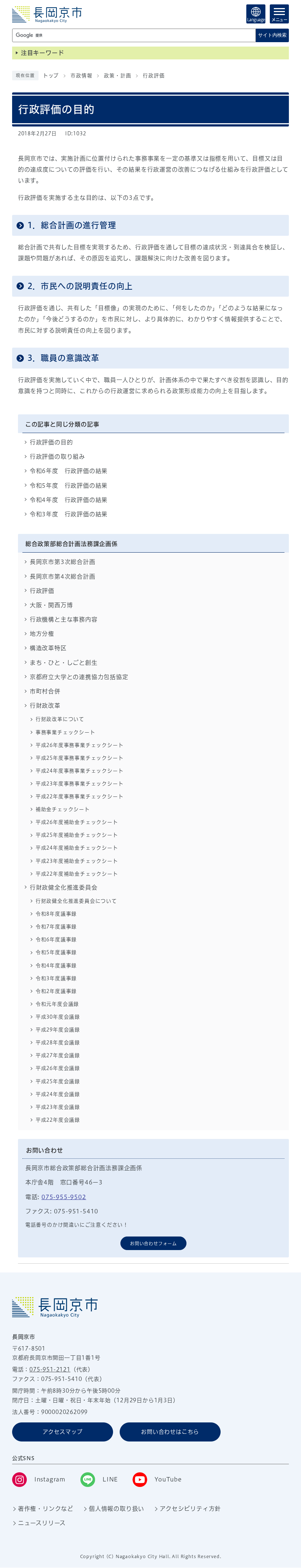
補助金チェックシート (63, 809)
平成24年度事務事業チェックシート (80, 770)
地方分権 (42, 634)
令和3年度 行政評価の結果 (69, 514)
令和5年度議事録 (56, 952)
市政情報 (81, 75)
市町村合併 (45, 691)
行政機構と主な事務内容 (64, 619)
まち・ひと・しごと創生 (64, 663)
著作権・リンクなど (45, 1509)
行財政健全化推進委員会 (64, 887)
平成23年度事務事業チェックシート (80, 783)
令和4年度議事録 (56, 965)
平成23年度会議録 (58, 1107)
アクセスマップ (63, 1432)
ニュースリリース (42, 1523)
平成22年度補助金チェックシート (77, 873)
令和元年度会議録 (57, 1004)
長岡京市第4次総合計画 (62, 576)
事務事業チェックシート (65, 732)
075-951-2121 (49, 1369)
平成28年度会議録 (58, 1042)
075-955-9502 (63, 1197)
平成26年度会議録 (58, 1068)
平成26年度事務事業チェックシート (80, 745)
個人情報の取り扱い (116, 1509)
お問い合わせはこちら (170, 1432)
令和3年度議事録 (56, 978)
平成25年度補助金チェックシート (77, 835)
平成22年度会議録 (58, 1119)
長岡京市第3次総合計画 (62, 562)
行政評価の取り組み (57, 456)
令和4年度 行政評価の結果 (69, 500)
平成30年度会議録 (58, 1016)
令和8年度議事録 (56, 913)
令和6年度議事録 (56, 939)
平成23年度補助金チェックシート (77, 861)
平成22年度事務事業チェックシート (80, 796)
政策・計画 (117, 75)
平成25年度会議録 (58, 1081)
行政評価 (153, 75)
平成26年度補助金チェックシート (77, 822)
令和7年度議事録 (56, 926)
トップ (51, 75)
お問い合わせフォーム (153, 1243)
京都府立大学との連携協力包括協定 (79, 677)
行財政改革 (45, 705)
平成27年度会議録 (58, 1055)
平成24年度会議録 (58, 1094)
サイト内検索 (272, 35)
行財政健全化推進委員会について (76, 901)
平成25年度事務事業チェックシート (80, 758)
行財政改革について (60, 719)
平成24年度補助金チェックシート (77, 847)
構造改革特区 (48, 648)
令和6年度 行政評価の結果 (69, 471)
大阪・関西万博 (51, 605)
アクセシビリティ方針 (190, 1509)
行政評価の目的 (51, 442)
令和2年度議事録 (56, 991)
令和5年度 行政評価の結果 (69, 485)
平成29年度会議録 (58, 1029)
